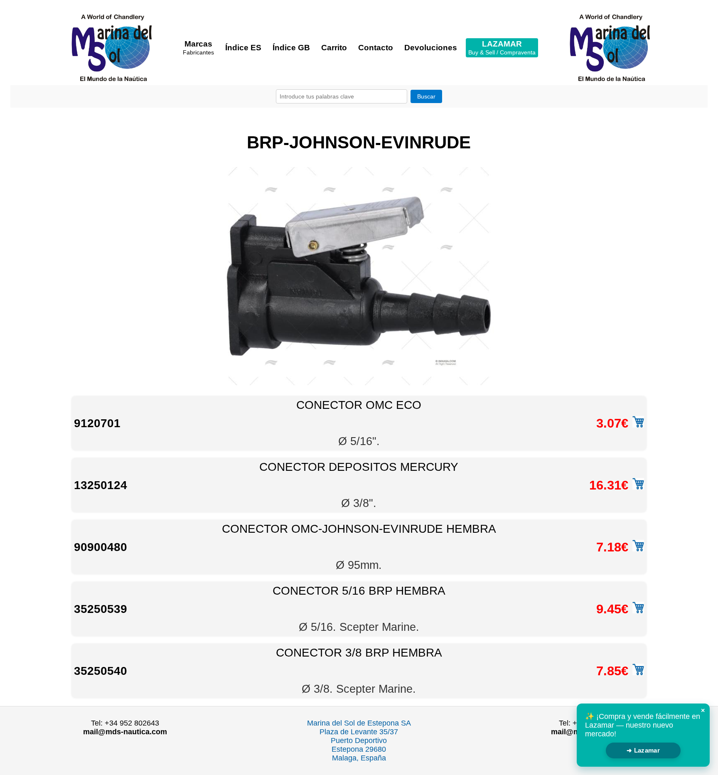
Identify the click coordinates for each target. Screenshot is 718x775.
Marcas (198, 47)
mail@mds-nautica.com (125, 732)
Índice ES (243, 47)
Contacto (375, 47)
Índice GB (291, 47)
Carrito (334, 47)
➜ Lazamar (643, 750)
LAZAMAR (502, 47)
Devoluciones (430, 47)
